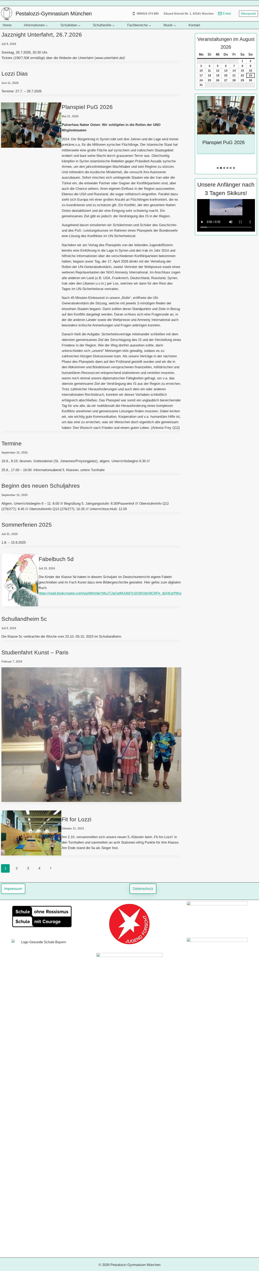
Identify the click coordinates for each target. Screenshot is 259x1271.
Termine (11, 443)
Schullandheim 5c (24, 619)
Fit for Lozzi (76, 819)
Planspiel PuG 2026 (87, 107)
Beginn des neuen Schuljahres (40, 486)
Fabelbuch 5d (56, 559)
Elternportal (248, 13)
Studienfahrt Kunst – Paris (34, 652)
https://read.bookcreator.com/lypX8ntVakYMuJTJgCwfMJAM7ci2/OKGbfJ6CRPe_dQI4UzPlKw (110, 593)
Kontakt (194, 25)
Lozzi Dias (14, 74)
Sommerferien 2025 (26, 525)
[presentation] (226, 115)
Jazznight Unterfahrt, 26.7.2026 (41, 35)
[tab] (218, 168)
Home (7, 25)
